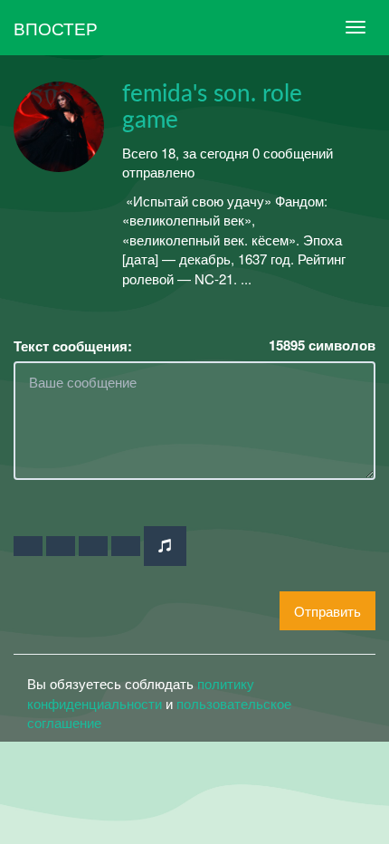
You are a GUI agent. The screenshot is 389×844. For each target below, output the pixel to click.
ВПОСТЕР (56, 27)
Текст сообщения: (73, 346)
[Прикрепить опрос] (93, 546)
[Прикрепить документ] (125, 546)
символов (322, 345)
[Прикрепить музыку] (165, 545)
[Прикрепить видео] (60, 546)
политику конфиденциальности (140, 693)
